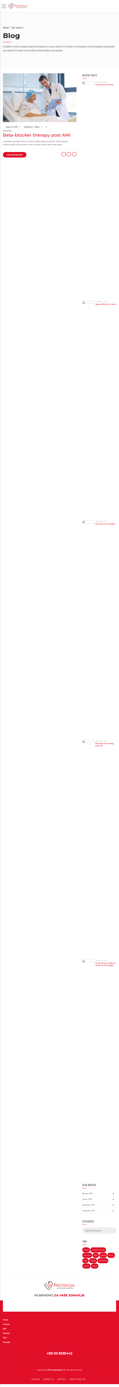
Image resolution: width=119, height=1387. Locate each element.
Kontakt (6, 1342)
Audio (86, 1250)
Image (103, 1255)
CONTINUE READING (15, 155)
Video (94, 1266)
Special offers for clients (105, 304)
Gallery (87, 1255)
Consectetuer (98, 1250)
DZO (4, 1328)
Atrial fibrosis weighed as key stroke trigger (105, 964)
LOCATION (35, 1379)
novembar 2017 (88, 1210)
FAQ (4, 1337)
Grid (96, 1255)
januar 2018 (87, 1199)
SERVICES (61, 1379)
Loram (93, 1261)
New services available (105, 524)
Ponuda (6, 1333)
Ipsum (111, 1255)
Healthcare (28, 126)
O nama (6, 1324)
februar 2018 (87, 1193)
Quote (86, 1266)
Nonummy (103, 1261)
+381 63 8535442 (59, 1353)
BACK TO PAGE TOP (77, 1379)
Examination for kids (104, 85)
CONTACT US (48, 1379)
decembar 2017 (88, 1205)
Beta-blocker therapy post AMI (37, 135)
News (37, 126)
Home (6, 27)
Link (85, 1261)
